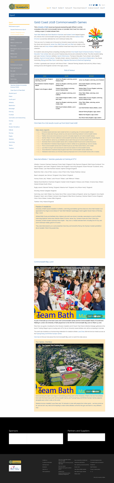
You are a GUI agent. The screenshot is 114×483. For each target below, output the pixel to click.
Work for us (45, 469)
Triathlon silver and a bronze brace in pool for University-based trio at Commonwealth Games (68, 136)
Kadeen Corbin (70, 34)
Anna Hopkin (74, 52)
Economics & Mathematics (86, 58)
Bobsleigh (12, 108)
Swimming (12, 142)
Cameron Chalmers (45, 56)
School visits (77, 467)
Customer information (47, 462)
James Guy (54, 44)
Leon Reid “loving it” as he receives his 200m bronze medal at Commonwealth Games (66, 147)
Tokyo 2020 (13, 57)
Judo (10, 124)
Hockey (11, 121)
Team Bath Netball (39, 34)
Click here (37, 337)
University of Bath (43, 27)
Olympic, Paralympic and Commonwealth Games (17, 33)
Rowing (11, 133)
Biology (43, 60)
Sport (48, 8)
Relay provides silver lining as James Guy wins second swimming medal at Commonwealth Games (69, 134)
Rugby (11, 136)
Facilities (60, 8)
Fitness (54, 8)
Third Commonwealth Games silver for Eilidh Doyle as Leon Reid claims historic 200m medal (67, 145)
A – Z (91, 471)
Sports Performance (63, 56)
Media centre (77, 473)
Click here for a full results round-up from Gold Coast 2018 (55, 123)
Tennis (10, 145)
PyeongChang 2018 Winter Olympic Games (49, 333)
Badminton (12, 105)
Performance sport (14, 26)
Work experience (46, 471)
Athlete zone (61, 471)
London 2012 (14, 82)
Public (10, 96)
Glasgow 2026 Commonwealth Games (19, 38)
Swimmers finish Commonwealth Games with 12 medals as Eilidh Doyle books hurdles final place (69, 142)
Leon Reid (70, 44)
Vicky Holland (49, 46)
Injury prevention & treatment (80, 460)
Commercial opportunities (96, 460)
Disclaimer (92, 464)
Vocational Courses (93, 8)
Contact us (44, 460)
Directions (44, 467)
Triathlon (11, 148)
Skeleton (11, 139)
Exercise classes (62, 466)
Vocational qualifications (79, 462)
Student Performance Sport (18, 29)
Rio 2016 (12, 71)
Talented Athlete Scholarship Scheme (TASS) (18, 86)
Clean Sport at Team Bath (17, 90)
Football (11, 114)
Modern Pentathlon (14, 127)
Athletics (11, 102)
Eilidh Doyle (61, 44)
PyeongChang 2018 (15, 68)
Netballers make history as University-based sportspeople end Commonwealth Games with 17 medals (70, 151)
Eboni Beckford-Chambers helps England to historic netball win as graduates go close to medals (69, 144)
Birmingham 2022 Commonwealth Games (19, 49)
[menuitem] (49, 8)
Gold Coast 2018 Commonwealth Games (19, 61)
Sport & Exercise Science (86, 52)
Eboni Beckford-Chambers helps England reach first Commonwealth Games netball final (67, 149)
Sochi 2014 (13, 79)
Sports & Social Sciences (47, 58)
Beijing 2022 (13, 53)
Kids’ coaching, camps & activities (81, 464)
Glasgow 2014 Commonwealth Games (19, 75)
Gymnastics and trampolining (17, 117)
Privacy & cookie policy (95, 469)
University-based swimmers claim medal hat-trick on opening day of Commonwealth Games (67, 132)
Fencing (11, 111)
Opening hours (45, 464)
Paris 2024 (13, 45)
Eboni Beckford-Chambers (56, 34)
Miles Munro (52, 60)
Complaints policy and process (96, 462)
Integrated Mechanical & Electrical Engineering (76, 60)
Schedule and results (16, 65)
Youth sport (68, 8)
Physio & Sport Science (79, 8)
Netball (11, 130)
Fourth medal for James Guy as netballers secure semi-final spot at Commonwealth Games (67, 140)
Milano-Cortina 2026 (16, 42)
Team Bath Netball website (80, 469)
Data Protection (93, 467)
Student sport (13, 93)
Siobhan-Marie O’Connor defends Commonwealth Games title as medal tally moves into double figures (71, 138)
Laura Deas (81, 331)
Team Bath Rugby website (80, 471)
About (101, 8)
